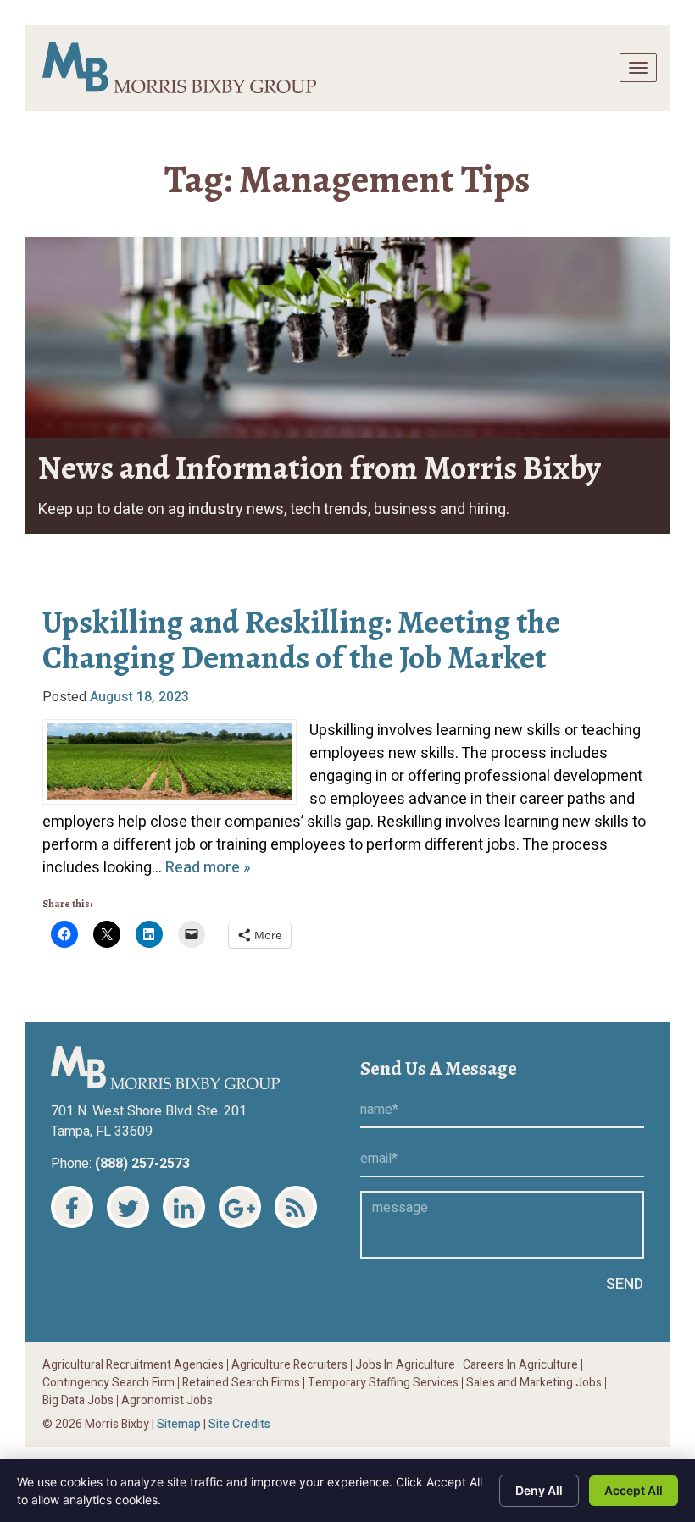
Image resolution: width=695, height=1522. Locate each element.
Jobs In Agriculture (405, 1365)
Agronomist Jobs (167, 1401)
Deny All (539, 1490)
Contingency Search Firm (108, 1383)
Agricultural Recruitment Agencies (133, 1365)
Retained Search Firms (241, 1383)
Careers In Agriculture (520, 1365)
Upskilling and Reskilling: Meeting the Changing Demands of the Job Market (301, 639)
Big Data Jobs (78, 1401)
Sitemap (179, 1424)
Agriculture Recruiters (289, 1365)
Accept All (633, 1490)
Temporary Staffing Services (383, 1383)
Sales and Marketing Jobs (534, 1383)
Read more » (208, 867)
